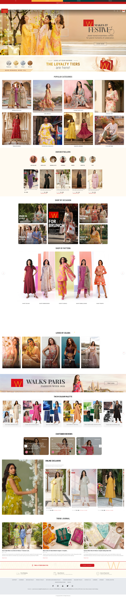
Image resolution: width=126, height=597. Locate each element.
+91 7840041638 (56, 588)
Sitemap (101, 579)
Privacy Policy (40, 579)
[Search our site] (114, 11)
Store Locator (110, 579)
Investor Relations (60, 582)
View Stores (87, 565)
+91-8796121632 (69, 588)
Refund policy (30, 579)
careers (95, 579)
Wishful (79, 0)
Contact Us (88, 579)
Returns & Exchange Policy (53, 579)
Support (14, 579)
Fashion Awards (67, 579)
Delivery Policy (78, 579)
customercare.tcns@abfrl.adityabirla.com (40, 588)
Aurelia (47, 0)
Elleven (110, 0)
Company (21, 579)
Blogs (69, 582)
